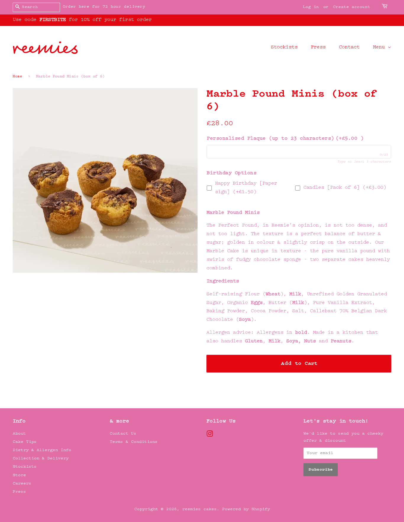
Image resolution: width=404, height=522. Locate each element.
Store (19, 475)
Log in (311, 7)
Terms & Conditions (134, 442)
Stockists (284, 47)
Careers (22, 483)
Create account (351, 7)
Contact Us (123, 433)
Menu (380, 47)
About (19, 433)
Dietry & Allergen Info (42, 450)
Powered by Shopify (246, 509)
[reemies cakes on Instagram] (209, 435)
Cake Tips (25, 442)
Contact (349, 47)
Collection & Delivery (41, 458)
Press (318, 47)
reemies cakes (199, 509)
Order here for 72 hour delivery (104, 7)
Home (17, 76)
